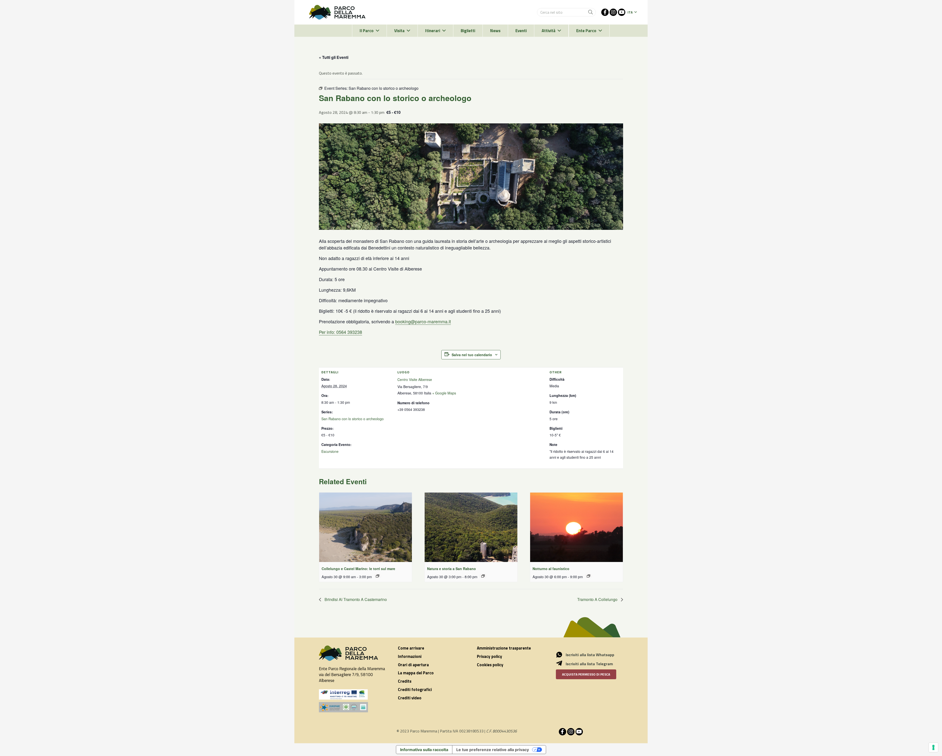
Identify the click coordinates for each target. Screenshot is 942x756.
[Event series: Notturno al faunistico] (588, 575)
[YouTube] (621, 12)
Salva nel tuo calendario (472, 354)
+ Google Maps (444, 393)
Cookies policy (490, 665)
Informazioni (409, 656)
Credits (404, 681)
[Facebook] (605, 12)
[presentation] (365, 527)
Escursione (330, 451)
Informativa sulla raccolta (424, 749)
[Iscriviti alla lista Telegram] (562, 663)
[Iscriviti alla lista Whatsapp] (562, 654)
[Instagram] (613, 12)
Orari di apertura (413, 665)
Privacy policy (489, 656)
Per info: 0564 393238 (340, 332)
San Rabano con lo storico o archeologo (352, 418)
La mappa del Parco (416, 673)
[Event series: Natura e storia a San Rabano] (483, 575)
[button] (632, 12)
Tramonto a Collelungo (597, 599)
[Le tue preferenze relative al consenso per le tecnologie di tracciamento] (933, 747)
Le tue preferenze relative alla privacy (492, 749)
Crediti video (409, 698)
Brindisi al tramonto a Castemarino (355, 599)
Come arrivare (411, 648)
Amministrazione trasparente (504, 648)
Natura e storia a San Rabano (451, 568)
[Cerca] (590, 12)
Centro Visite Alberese (414, 379)
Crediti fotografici (415, 689)
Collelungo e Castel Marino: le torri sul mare (358, 568)
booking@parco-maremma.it (423, 321)
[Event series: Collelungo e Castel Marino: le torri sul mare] (377, 575)
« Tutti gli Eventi (333, 57)
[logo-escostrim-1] (343, 694)
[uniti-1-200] (352, 707)
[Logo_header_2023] (337, 12)
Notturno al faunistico (551, 568)
